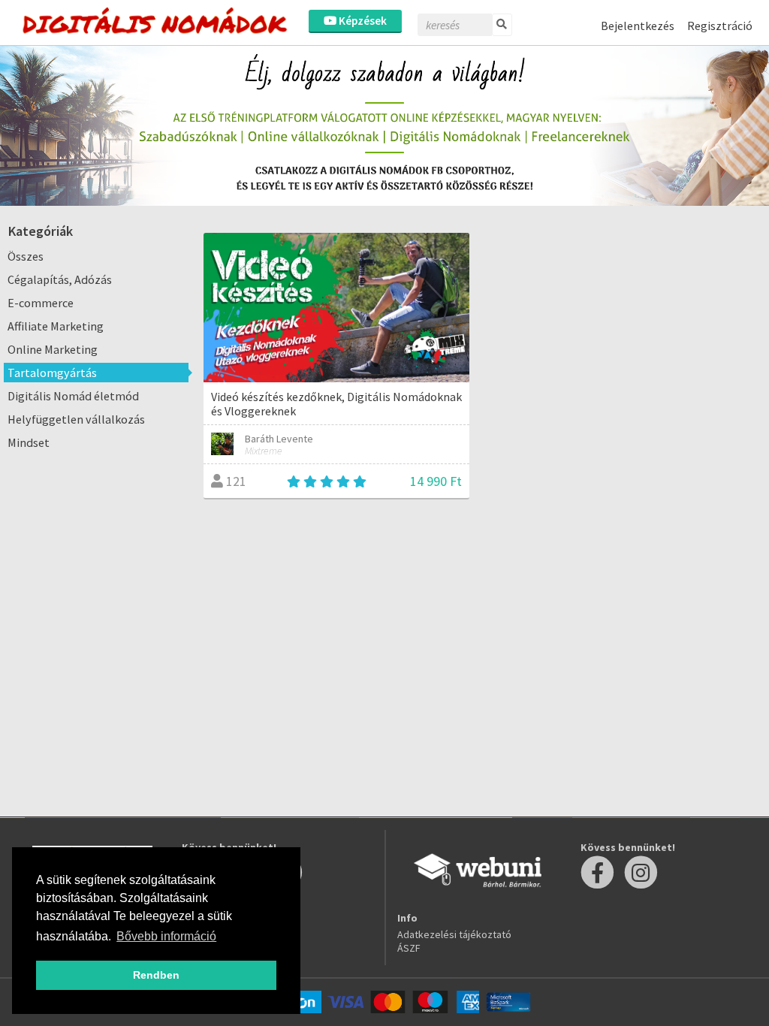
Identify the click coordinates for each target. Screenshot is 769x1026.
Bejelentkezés (637, 25)
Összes (26, 256)
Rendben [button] (156, 975)
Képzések (361, 21)
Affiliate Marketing (56, 325)
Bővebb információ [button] (166, 936)
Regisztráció (719, 25)
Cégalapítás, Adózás (60, 279)
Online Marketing (53, 349)
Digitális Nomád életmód (73, 395)
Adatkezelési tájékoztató (454, 934)
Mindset (29, 442)
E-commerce (41, 302)
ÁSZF (409, 948)
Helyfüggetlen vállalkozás (76, 419)
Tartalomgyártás (52, 372)
